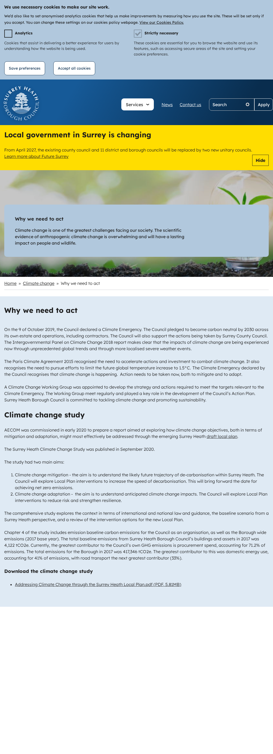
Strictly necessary (161, 33)
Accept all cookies (74, 68)
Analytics (24, 33)
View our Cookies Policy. (161, 22)
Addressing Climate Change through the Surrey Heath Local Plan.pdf (98, 584)
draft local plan (222, 436)
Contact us (190, 104)
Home (10, 283)
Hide (260, 160)
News (167, 104)
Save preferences (25, 68)
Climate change (38, 283)
